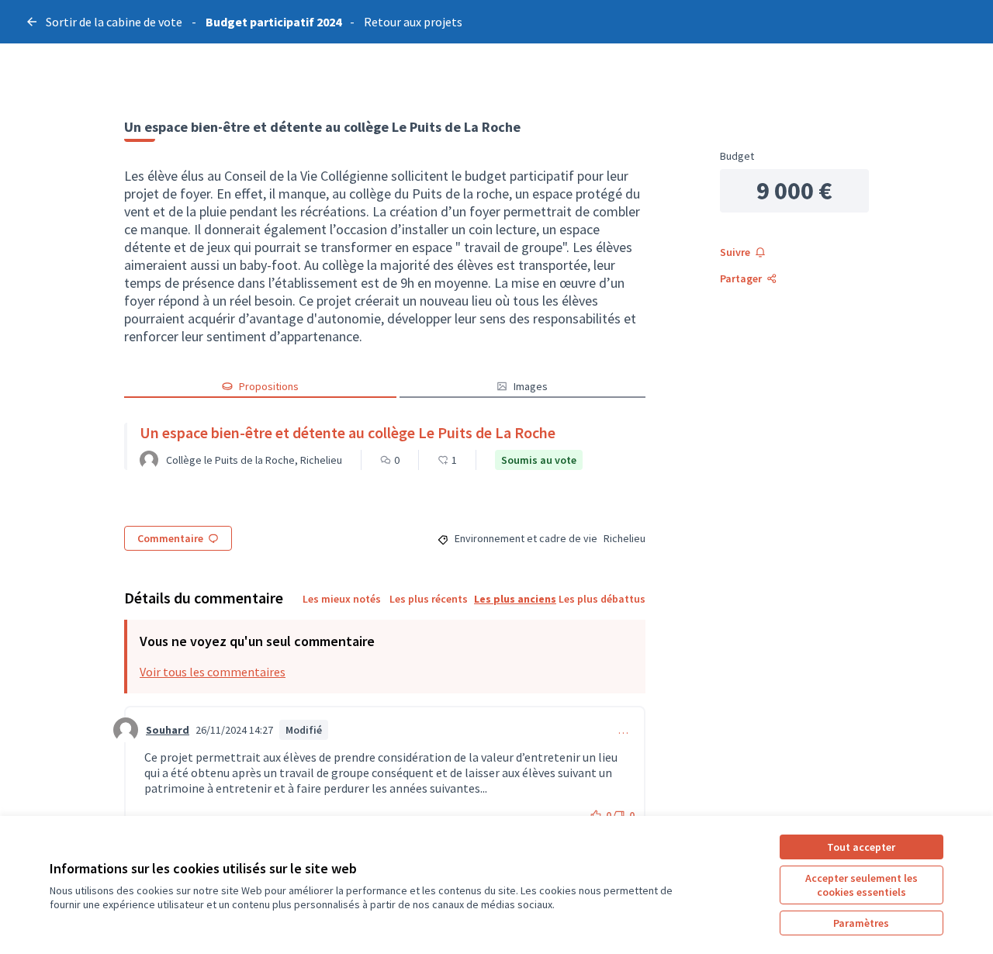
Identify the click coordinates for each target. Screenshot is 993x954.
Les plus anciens (515, 599)
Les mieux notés (342, 599)
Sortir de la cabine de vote (114, 21)
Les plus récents (428, 599)
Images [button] (531, 386)
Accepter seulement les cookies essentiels (861, 885)
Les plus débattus (602, 599)
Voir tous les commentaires (212, 671)
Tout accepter (861, 847)
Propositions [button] (269, 386)
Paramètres (861, 923)
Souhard (167, 730)
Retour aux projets (413, 21)
